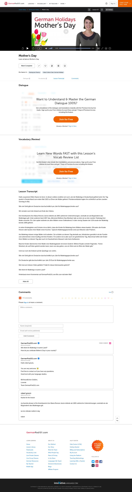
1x (39, 48)
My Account (73, 452)
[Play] (27, 48)
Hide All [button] (26, 281)
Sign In (113, 3)
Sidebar (110, 10)
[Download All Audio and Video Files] (65, 66)
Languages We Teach (54, 461)
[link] (89, 9)
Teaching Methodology (77, 458)
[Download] (106, 48)
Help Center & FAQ (76, 444)
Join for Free (66, 119)
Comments (75, 78)
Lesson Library (22, 9)
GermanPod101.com (78, 486)
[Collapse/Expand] (66, 292)
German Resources (32, 461)
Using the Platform (75, 455)
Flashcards (29, 450)
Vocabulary (41, 4)
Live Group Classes (32, 458)
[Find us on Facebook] (100, 461)
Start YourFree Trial (124, 3)
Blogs (50, 466)
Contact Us (73, 464)
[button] (106, 3)
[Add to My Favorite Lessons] (45, 66)
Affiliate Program (53, 469)
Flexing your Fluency (34, 9)
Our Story (51, 447)
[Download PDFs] (58, 66)
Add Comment (28, 336)
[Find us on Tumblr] (93, 465)
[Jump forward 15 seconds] (33, 48)
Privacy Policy (88, 486)
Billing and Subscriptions (77, 450)
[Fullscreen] (102, 48)
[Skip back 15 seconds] (22, 48)
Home (28, 444)
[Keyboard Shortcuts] (110, 48)
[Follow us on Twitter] (93, 461)
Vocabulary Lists (31, 452)
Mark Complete (26, 66)
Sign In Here (72, 126)
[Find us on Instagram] (96, 465)
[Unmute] (46, 48)
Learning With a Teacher (77, 461)
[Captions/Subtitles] (98, 48)
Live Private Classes (32, 455)
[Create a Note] (52, 66)
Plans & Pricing (52, 455)
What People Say (53, 452)
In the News (51, 458)
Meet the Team (52, 450)
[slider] (50, 48)
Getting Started (74, 447)
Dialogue (26, 78)
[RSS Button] (20, 297)
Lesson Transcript (59, 78)
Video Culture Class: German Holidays (53, 72)
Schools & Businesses (55, 464)
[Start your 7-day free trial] (97, 446)
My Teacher (53, 4)
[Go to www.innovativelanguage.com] (66, 482)
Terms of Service (85, 488)
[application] (66, 31)
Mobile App (29, 466)
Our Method (51, 444)
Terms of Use (97, 486)
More (62, 4)
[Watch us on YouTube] (96, 461)
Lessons (31, 4)
